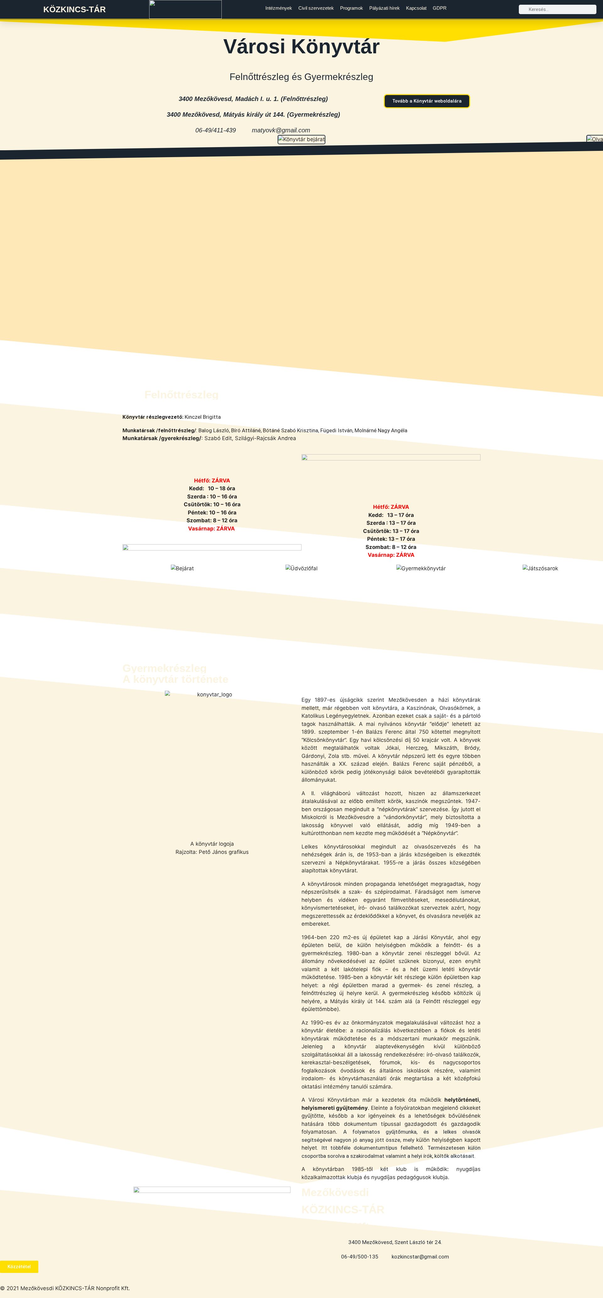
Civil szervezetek (316, 8)
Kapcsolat (416, 8)
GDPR (440, 8)
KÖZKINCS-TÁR (74, 9)
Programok (351, 8)
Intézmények (278, 8)
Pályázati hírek (384, 8)
